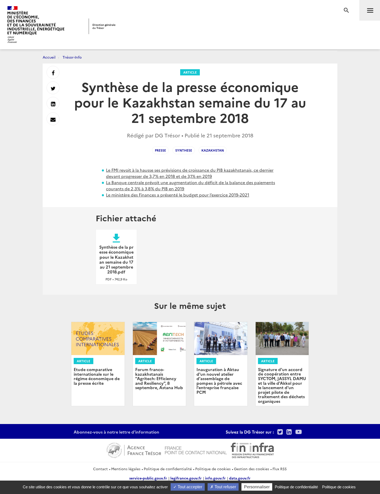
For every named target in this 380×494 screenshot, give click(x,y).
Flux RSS (279, 468)
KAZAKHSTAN (212, 150)
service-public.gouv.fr (148, 478)
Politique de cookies (213, 468)
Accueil (49, 57)
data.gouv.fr (239, 478)
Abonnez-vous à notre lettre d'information (116, 432)
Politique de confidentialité (168, 468)
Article (190, 72)
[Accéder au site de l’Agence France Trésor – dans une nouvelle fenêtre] (134, 449)
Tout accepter (189, 487)
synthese (183, 150)
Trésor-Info (72, 57)
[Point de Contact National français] (196, 449)
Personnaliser (257, 487)
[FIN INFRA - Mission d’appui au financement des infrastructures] (252, 449)
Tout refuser (225, 487)
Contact (100, 468)
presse (160, 150)
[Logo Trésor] (102, 26)
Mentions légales (125, 468)
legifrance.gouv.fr (186, 478)
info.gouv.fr (215, 478)
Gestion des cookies (251, 468)
